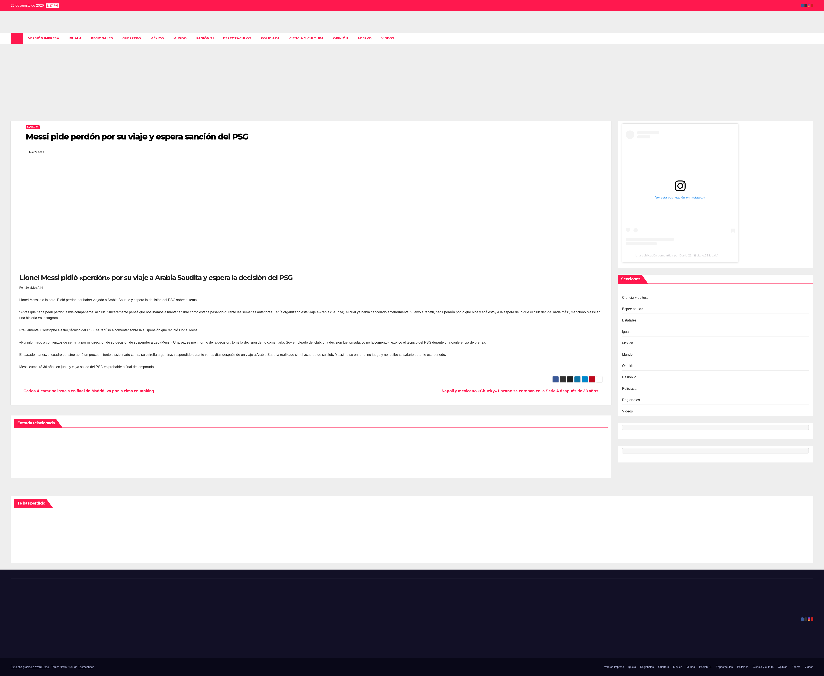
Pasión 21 (205, 38)
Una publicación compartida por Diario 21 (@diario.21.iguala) (676, 255)
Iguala (75, 38)
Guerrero (131, 38)
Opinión (340, 38)
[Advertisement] (412, 76)
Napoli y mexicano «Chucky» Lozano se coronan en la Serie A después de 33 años (520, 391)
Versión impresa (43, 38)
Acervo (364, 38)
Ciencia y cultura (306, 38)
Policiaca (270, 38)
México (157, 38)
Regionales (102, 38)
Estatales (629, 320)
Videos (387, 38)
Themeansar (85, 666)
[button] (810, 38)
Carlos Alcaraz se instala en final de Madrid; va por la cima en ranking (88, 391)
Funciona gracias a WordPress (30, 666)
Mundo (180, 38)
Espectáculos (237, 38)
